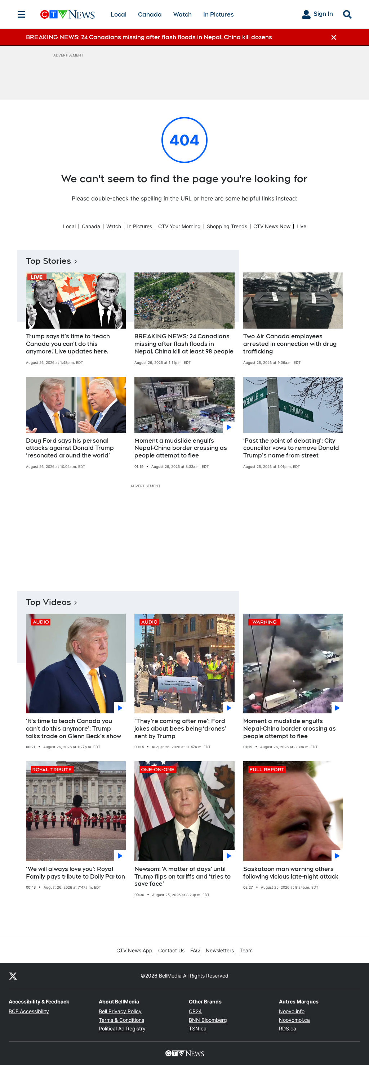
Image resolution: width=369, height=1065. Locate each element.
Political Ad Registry (122, 1028)
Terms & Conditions (121, 1020)
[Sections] (21, 14)
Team (246, 950)
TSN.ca (197, 1028)
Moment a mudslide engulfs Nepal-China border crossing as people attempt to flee (180, 448)
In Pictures (218, 14)
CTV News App (134, 950)
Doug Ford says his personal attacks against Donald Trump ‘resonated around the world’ (70, 448)
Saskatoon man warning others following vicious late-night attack (290, 873)
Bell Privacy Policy (120, 1011)
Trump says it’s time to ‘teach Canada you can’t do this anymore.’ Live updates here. (68, 344)
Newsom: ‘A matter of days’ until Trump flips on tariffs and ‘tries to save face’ (182, 877)
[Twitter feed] (13, 975)
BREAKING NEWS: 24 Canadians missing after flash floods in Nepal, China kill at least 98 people (184, 344)
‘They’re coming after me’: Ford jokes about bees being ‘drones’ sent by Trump (180, 729)
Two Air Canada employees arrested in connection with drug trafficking (290, 344)
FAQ (195, 950)
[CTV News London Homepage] (67, 14)
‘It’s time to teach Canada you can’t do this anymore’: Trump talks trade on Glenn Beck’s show (73, 729)
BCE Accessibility (29, 1011)
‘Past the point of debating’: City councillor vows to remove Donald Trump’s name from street (291, 448)
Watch (182, 14)
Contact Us (171, 950)
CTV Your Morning (179, 226)
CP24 (195, 1011)
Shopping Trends (227, 226)
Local (118, 14)
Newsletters (220, 950)
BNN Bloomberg (208, 1020)
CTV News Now (271, 226)
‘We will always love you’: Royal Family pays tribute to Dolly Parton (75, 873)
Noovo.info (291, 1011)
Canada (150, 14)
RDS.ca (287, 1028)
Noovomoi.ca (294, 1020)
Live (301, 226)
